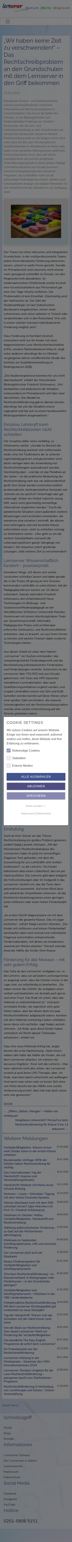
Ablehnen (36, 786)
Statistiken (19, 758)
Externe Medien (22, 765)
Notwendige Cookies (26, 750)
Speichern (36, 795)
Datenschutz (43, 813)
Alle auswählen (36, 776)
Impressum (27, 813)
